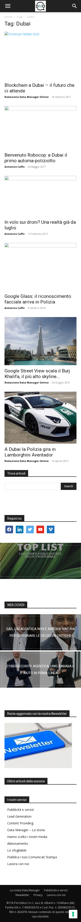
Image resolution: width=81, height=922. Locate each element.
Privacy (38, 895)
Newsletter (22, 895)
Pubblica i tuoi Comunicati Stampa (32, 857)
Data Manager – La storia (26, 830)
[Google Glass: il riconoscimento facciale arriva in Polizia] (40, 267)
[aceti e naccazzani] (40, 670)
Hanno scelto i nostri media (27, 837)
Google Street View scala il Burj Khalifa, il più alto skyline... (37, 373)
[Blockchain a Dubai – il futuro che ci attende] (40, 56)
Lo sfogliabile (17, 850)
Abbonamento (17, 843)
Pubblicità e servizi (20, 809)
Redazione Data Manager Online (26, 97)
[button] (7, 6)
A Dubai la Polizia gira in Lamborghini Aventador (30, 452)
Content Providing (20, 823)
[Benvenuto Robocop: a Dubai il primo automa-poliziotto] (40, 127)
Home (8, 17)
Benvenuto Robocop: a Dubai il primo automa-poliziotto (35, 157)
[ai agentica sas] (40, 632)
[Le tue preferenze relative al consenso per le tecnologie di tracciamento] (73, 914)
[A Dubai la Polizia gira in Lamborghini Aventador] (40, 418)
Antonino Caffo (14, 166)
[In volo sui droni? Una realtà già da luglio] (40, 196)
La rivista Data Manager (25, 890)
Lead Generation (19, 816)
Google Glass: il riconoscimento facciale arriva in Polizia (37, 299)
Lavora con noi (18, 864)
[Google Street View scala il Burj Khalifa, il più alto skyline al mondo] (40, 341)
